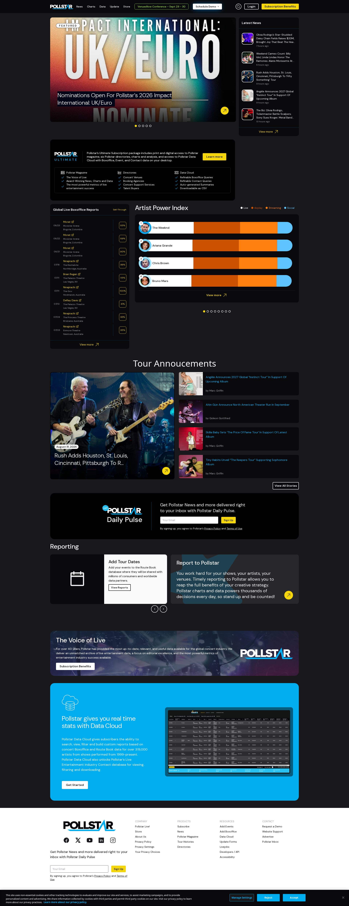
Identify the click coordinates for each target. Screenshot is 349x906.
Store (138, 831)
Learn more (214, 157)
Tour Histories (185, 841)
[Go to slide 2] (139, 126)
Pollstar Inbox (270, 841)
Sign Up (228, 520)
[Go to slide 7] (226, 311)
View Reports (119, 587)
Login (251, 6)
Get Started (75, 785)
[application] (217, 254)
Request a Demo (272, 826)
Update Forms (228, 841)
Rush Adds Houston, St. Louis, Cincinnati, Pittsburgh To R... (91, 459)
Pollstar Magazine (187, 836)
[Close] (343, 897)
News (180, 831)
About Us (140, 836)
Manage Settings (242, 897)
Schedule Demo (206, 6)
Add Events (226, 826)
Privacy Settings (144, 846)
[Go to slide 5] (150, 126)
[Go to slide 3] (143, 126)
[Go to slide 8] (229, 311)
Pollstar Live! (142, 826)
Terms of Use (234, 528)
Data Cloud (226, 836)
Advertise (268, 836)
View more (266, 132)
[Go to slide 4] (147, 126)
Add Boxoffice (228, 831)
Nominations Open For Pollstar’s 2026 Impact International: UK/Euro (114, 99)
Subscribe (183, 826)
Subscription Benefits (280, 6)
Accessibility (227, 857)
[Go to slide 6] (222, 311)
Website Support (272, 831)
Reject (268, 897)
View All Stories (286, 486)
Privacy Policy (212, 528)
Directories (183, 846)
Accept (294, 897)
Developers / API (229, 851)
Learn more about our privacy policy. (65, 902)
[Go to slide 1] (136, 126)
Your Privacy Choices (147, 851)
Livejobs (224, 846)
